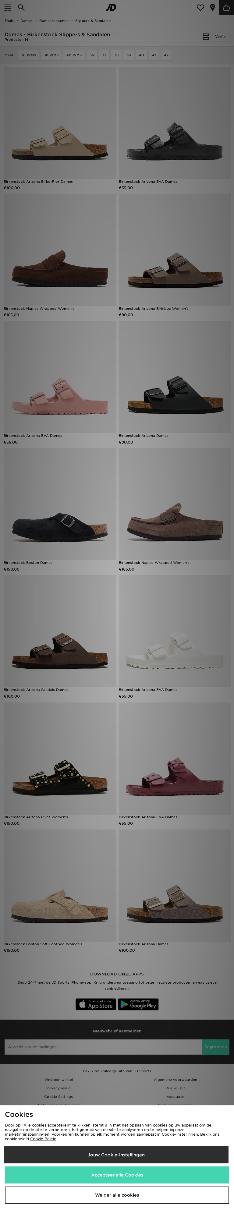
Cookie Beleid (43, 1139)
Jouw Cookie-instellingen (116, 1154)
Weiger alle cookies (117, 1195)
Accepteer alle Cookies (117, 1175)
